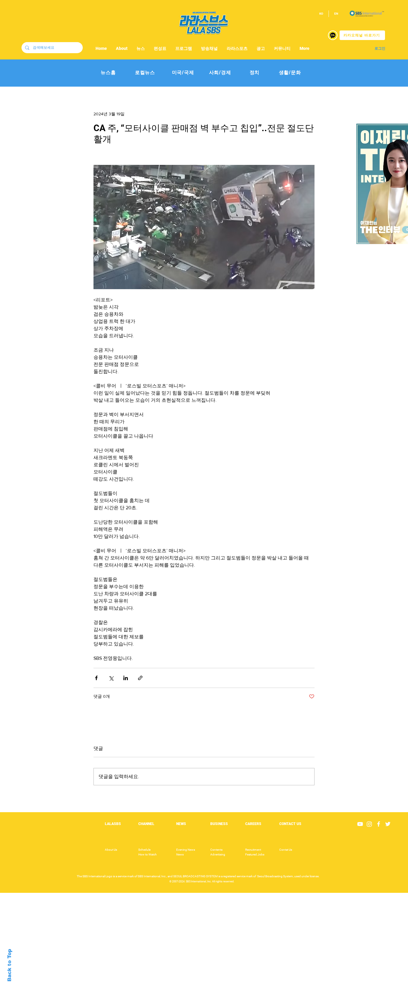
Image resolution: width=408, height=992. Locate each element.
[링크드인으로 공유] (125, 678)
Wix (250, 988)
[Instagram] (369, 824)
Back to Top (9, 965)
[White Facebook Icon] (378, 824)
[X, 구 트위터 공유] (111, 678)
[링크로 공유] (140, 678)
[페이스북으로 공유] (96, 678)
